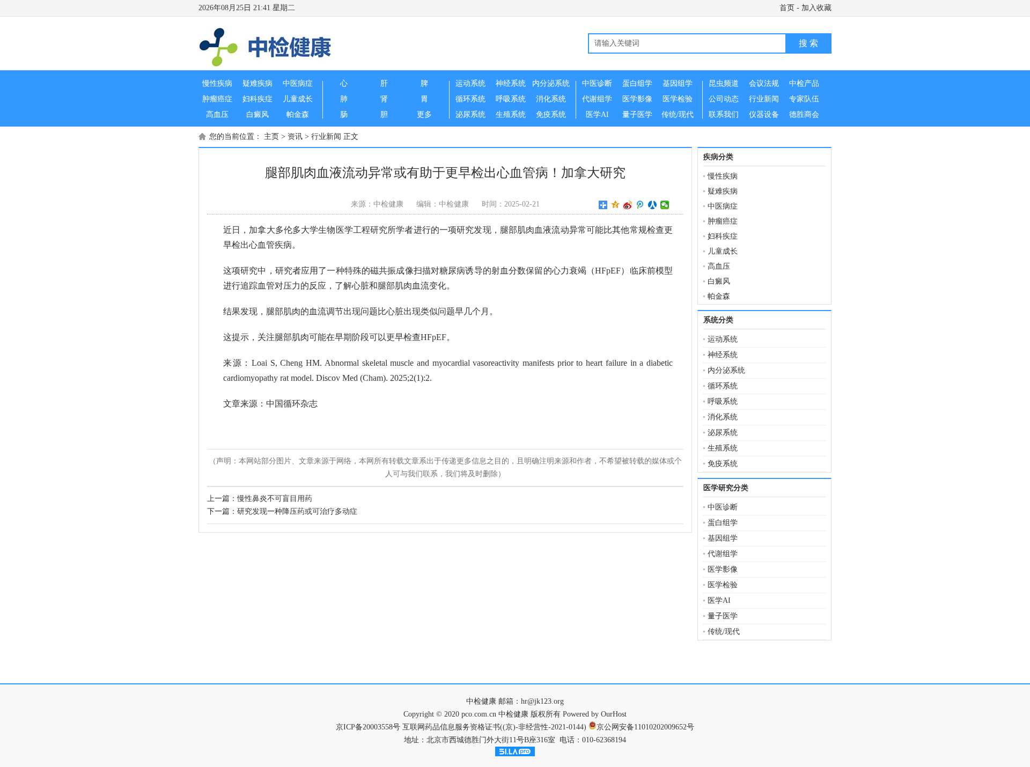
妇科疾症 (723, 236)
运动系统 (723, 339)
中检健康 (481, 701)
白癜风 (719, 281)
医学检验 (723, 585)
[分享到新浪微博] (627, 205)
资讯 (295, 136)
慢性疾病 (723, 176)
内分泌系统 (726, 370)
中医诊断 (723, 507)
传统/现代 (724, 632)
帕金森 (719, 296)
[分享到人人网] (652, 205)
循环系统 (723, 386)
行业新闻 (326, 136)
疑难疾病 (723, 191)
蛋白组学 (723, 523)
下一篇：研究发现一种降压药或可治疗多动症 (282, 511)
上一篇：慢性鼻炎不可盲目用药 (259, 499)
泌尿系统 (723, 433)
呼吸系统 (723, 401)
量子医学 (723, 616)
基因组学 (723, 538)
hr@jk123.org (542, 701)
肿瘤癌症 (723, 221)
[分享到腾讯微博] (640, 205)
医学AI (719, 600)
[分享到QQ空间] (615, 205)
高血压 (719, 266)
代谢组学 (723, 554)
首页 (786, 8)
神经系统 (723, 355)
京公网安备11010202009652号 (645, 727)
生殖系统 (723, 448)
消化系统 (723, 417)
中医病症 (723, 206)
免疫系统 (723, 464)
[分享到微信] (665, 205)
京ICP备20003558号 (368, 727)
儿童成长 (723, 251)
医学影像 (723, 569)
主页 (271, 136)
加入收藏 (816, 8)
